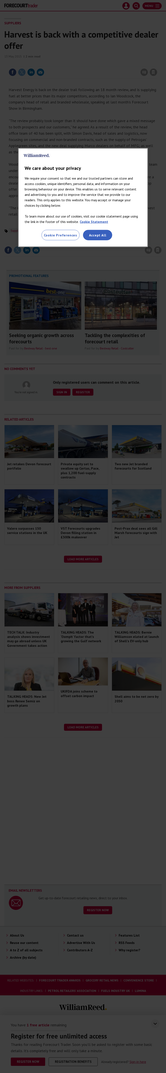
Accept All (97, 235)
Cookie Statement (94, 222)
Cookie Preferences (60, 235)
